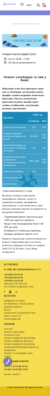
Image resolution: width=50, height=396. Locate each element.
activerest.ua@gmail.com (18, 287)
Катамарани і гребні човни (19, 304)
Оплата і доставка (14, 332)
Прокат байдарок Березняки (20, 338)
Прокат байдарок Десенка (18, 341)
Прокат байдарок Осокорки (19, 344)
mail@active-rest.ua (15, 284)
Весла (7, 310)
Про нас (8, 329)
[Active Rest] (9, 4)
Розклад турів (11, 335)
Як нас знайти (12, 374)
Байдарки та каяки (14, 301)
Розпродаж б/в (12, 319)
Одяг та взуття (12, 316)
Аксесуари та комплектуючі (20, 313)
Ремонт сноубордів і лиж (18, 353)
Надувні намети (13, 307)
